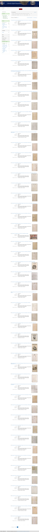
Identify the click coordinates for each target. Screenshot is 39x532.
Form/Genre (3, 39)
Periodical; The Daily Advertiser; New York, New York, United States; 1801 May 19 (21, 152)
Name (3, 36)
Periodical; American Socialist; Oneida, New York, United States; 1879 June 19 (21, 475)
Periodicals (3, 23)
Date (3, 34)
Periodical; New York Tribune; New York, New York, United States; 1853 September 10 (22, 495)
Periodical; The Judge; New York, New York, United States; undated (20, 233)
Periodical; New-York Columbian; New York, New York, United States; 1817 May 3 (21, 394)
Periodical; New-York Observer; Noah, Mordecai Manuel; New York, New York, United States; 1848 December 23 (23, 384)
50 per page (35, 17)
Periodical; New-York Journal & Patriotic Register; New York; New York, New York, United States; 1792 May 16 (23, 292)
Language (3, 30)
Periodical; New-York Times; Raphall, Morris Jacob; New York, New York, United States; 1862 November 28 (24, 91)
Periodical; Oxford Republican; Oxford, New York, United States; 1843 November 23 (22, 162)
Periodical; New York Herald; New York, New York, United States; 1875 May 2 (21, 302)
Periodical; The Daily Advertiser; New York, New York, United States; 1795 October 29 (22, 241)
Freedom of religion (4, 27)
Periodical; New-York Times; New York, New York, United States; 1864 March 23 (21, 101)
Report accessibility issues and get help (25, 531)
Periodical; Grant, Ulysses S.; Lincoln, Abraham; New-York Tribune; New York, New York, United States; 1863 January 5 (24, 132)
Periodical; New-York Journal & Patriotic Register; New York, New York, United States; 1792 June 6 (23, 445)
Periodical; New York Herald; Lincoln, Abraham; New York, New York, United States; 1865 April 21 (23, 465)
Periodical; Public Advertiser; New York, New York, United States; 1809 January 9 (21, 142)
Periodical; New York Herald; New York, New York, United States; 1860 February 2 (21, 81)
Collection (3, 13)
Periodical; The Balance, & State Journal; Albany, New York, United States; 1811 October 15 (22, 50)
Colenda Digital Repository (3, 3)
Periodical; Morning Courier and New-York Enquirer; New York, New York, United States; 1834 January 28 (24, 60)
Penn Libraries (3, 531)
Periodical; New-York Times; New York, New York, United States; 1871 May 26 (21, 121)
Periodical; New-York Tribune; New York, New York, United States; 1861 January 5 (22, 312)
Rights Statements (19, 531)
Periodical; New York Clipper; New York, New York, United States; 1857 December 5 (21, 30)
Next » (18, 17)
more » (3, 28)
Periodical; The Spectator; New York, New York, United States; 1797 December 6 (21, 455)
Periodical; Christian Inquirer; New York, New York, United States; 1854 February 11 (22, 271)
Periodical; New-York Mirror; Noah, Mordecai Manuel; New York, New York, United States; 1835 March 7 (24, 485)
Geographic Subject (5, 41)
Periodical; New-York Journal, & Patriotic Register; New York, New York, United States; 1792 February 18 (24, 203)
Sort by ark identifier (29, 17)
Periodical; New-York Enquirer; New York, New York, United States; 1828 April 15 (21, 251)
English (3, 32)
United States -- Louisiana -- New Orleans (4, 51)
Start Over (35, 12)
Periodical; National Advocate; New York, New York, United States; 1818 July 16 (21, 213)
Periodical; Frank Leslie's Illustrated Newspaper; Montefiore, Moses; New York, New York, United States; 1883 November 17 (24, 363)
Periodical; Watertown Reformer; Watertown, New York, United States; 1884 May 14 (22, 111)
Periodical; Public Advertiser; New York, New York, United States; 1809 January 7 (21, 223)
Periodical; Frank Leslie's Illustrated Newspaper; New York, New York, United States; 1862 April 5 (23, 261)
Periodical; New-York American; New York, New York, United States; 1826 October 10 (21, 40)
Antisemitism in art (4, 26)
